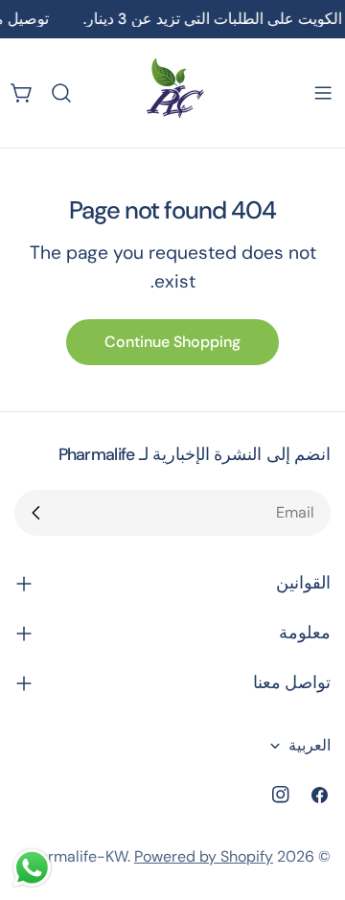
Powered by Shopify (203, 856)
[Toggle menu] (323, 93)
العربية (309, 745)
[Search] (61, 93)
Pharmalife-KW (74, 856)
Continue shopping (172, 342)
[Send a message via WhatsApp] (32, 867)
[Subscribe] (36, 513)
